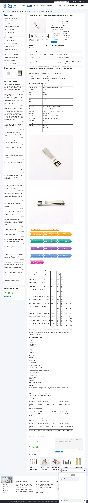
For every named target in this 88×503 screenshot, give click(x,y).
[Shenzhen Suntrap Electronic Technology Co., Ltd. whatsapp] (10, 293)
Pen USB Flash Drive (9, 52)
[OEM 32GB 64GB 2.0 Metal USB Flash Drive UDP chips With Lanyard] (67, 462)
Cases (82, 5)
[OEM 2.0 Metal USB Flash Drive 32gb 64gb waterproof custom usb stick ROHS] (78, 462)
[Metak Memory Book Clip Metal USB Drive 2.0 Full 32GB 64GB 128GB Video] (36, 26)
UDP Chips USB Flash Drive (51, 430)
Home (23, 5)
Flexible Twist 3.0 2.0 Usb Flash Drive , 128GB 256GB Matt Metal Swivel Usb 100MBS (45, 468)
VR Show (36, 5)
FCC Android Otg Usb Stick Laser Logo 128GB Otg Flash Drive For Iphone (44, 485)
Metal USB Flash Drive (16, 11)
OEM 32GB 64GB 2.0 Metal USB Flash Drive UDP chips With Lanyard (67, 468)
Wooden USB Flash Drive (10, 38)
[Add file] (61, 500)
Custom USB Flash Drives (10, 18)
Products (29, 5)
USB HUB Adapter (8, 60)
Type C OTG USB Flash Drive (11, 35)
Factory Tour (50, 5)
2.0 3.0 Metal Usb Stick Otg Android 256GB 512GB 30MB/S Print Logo (44, 488)
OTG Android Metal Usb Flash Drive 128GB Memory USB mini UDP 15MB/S (45, 492)
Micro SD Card (7, 29)
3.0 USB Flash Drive (9, 21)
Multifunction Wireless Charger (11, 57)
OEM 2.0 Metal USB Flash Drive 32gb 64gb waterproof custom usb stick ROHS (78, 468)
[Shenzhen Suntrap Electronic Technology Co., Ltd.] (10, 6)
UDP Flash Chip (8, 32)
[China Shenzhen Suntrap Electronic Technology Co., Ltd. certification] (8, 73)
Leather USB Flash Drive (10, 49)
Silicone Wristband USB (10, 54)
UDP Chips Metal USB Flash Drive (38, 430)
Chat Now (74, 1)
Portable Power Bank (9, 63)
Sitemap (5, 494)
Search (67, 1)
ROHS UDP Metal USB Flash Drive (65, 430)
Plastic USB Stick (8, 40)
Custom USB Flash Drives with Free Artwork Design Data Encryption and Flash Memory (24, 485)
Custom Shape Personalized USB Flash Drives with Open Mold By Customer (24, 492)
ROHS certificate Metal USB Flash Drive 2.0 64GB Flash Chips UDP (33, 468)
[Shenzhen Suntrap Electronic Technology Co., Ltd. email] (6, 293)
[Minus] (84, 470)
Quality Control (61, 5)
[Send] (84, 500)
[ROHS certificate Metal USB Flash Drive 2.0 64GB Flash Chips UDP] (33, 462)
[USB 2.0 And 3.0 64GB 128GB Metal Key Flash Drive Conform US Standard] (56, 462)
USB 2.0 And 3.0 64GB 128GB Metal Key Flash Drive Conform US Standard (56, 468)
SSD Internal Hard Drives (10, 26)
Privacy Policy (14, 501)
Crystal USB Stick (8, 46)
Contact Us (70, 5)
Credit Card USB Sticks (10, 43)
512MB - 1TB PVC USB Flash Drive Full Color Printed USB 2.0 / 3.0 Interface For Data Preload (24, 488)
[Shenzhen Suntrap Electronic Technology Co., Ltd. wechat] (13, 293)
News (77, 5)
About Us (42, 5)
